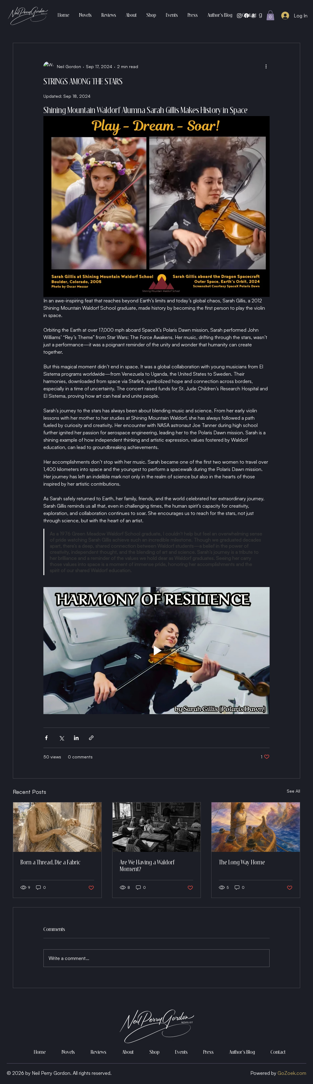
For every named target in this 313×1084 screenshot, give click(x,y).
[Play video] (156, 650)
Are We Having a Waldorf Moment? (147, 866)
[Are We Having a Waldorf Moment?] (156, 827)
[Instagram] (239, 16)
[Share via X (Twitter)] (61, 738)
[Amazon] (253, 16)
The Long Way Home (242, 863)
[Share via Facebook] (46, 738)
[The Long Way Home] (256, 827)
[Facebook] (246, 16)
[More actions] (266, 66)
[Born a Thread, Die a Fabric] (57, 827)
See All (293, 791)
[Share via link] (91, 738)
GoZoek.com (292, 1073)
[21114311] (260, 16)
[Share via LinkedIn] (76, 738)
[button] (270, 15)
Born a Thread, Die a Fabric (50, 863)
